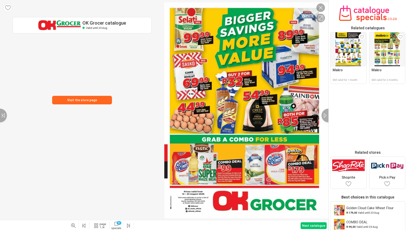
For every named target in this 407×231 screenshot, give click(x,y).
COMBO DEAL (356, 222)
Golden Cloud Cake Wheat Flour (370, 208)
